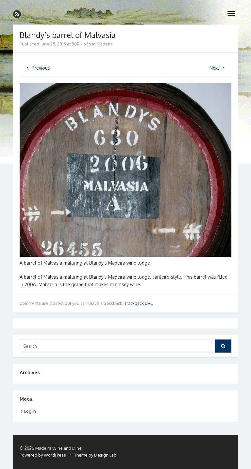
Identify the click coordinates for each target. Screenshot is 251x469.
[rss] (17, 14)
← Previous (38, 68)
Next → (217, 68)
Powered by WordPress (43, 455)
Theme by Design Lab (95, 455)
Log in (30, 411)
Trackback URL (138, 303)
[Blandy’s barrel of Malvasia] (125, 255)
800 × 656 (81, 43)
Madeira (105, 43)
